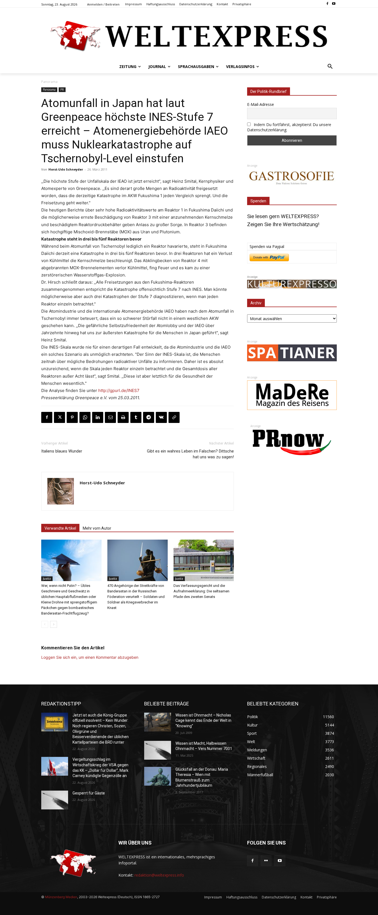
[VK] (161, 417)
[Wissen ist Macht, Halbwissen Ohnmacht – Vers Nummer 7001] (157, 750)
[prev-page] (44, 624)
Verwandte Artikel (60, 528)
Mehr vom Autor (97, 528)
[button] (330, 66)
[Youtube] (333, 4)
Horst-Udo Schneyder (65, 169)
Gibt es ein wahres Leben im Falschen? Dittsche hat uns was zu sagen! (190, 454)
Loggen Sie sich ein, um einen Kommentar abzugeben (89, 657)
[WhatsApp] (84, 417)
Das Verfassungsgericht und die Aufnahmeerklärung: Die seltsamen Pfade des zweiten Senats (201, 591)
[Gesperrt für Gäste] (54, 800)
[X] (59, 417)
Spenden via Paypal (267, 246)
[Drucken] (123, 417)
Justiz (47, 579)
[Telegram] (148, 417)
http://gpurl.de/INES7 (118, 390)
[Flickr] (266, 860)
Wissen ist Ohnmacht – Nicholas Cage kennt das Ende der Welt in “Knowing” (203, 720)
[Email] (110, 417)
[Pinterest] (72, 417)
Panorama (49, 81)
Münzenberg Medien (61, 897)
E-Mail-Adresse (260, 104)
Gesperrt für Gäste (89, 793)
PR (62, 89)
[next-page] (53, 624)
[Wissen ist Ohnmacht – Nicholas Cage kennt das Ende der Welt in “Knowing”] (157, 722)
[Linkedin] (97, 417)
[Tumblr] (135, 417)
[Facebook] (327, 4)
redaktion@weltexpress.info (159, 875)
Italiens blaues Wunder (61, 451)
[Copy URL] (174, 417)
